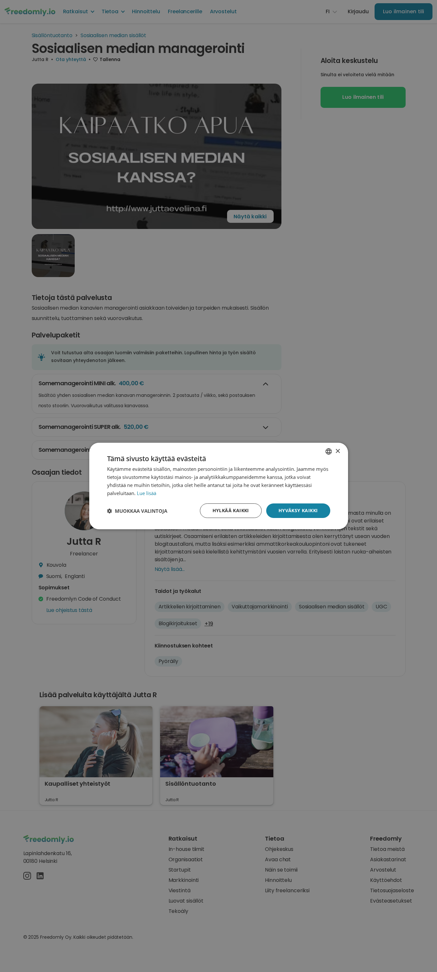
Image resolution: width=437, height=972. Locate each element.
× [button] (337, 451)
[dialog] (218, 486)
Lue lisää (146, 493)
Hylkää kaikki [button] (231, 510)
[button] (137, 511)
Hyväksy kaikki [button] (298, 510)
